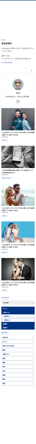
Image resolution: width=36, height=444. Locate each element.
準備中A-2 (7, 320)
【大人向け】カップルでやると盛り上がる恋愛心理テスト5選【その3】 (17, 209)
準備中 (5, 324)
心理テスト (6, 312)
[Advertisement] (18, 18)
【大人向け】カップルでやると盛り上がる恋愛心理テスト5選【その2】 (17, 245)
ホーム (5, 308)
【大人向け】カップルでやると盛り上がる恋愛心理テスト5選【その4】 (17, 133)
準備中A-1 (7, 316)
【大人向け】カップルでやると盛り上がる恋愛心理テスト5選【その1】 (17, 283)
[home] (18, 101)
